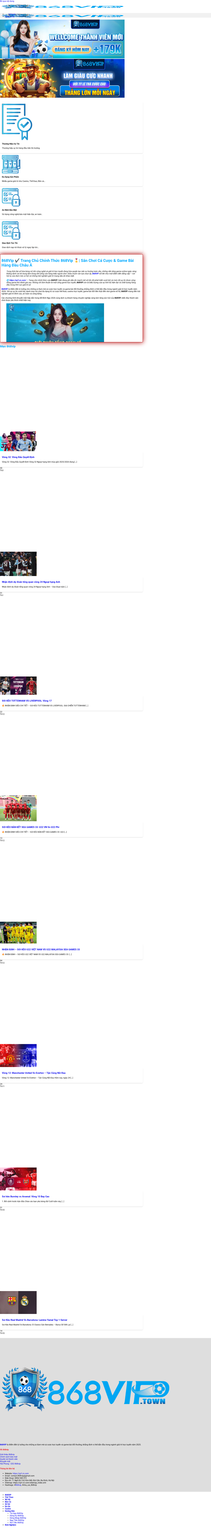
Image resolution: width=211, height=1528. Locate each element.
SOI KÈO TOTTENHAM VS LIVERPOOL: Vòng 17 (27, 700)
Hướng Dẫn (10, 1511)
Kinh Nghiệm (10, 1525)
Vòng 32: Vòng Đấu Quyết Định (18, 457)
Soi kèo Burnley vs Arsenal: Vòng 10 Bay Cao (25, 1196)
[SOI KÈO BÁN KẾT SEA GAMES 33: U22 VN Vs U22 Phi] (18, 820)
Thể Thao (9, 1497)
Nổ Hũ (7, 1499)
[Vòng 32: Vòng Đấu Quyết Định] (18, 450)
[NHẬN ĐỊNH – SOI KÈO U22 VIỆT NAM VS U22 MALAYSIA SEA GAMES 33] (18, 943)
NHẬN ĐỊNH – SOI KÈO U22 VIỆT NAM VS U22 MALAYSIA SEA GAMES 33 (41, 949)
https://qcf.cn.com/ (17, 280)
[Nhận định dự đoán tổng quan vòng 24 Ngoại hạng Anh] (18, 575)
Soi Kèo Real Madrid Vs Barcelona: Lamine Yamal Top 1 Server (34, 1320)
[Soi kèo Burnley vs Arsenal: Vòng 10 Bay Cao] (18, 1190)
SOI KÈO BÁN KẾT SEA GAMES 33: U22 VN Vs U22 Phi (30, 827)
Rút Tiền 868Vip (17, 1522)
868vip (18, 1485)
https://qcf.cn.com (21, 1473)
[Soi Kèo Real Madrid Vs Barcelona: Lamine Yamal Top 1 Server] (18, 1313)
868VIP (8, 1495)
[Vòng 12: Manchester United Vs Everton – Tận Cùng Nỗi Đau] (18, 1066)
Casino (8, 1509)
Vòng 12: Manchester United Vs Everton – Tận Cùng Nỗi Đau (34, 1073)
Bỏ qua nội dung (7, 1)
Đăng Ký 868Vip (17, 1515)
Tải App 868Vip (16, 1513)
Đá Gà (7, 1506)
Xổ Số (7, 1504)
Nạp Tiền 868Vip (17, 1520)
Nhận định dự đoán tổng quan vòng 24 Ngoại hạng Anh (31, 582)
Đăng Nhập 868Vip (18, 1518)
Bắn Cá (8, 1502)
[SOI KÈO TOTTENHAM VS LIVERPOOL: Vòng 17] (18, 694)
